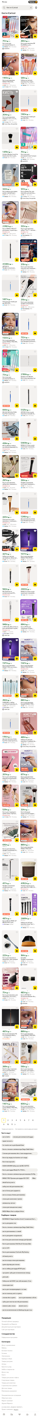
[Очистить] (30, 7)
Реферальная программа (9, 1337)
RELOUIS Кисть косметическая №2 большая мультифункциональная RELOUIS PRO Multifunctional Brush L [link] (9, 592)
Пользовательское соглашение (11, 1395)
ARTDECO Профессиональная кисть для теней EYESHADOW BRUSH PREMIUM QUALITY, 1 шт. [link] (10, 267)
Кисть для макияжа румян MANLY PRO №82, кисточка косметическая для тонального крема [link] (10, 341)
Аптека (4, 1364)
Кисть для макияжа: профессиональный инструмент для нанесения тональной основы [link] (27, 302)
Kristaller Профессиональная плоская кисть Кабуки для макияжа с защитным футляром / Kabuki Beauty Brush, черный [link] (28, 958)
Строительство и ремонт (9, 1385)
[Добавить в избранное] (17, 18)
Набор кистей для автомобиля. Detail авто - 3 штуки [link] (10, 557)
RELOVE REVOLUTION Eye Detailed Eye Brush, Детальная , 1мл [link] (28, 340)
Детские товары (7, 1388)
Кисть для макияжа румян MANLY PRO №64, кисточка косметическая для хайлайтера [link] (10, 1107)
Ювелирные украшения (9, 1391)
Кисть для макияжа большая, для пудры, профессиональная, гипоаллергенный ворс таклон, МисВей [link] (28, 1069)
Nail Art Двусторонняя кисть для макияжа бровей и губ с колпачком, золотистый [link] (9, 1069)
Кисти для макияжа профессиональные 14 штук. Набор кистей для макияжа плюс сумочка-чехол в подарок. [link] (10, 849)
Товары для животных (9, 1383)
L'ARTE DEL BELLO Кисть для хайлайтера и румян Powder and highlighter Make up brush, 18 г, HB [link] (10, 627)
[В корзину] (17, 36)
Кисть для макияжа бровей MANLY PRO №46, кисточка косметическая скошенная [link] (27, 703)
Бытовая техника (7, 1350)
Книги (4, 1375)
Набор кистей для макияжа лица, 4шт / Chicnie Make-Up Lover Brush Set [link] (28, 923)
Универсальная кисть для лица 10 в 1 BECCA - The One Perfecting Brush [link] (28, 886)
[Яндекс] (16, 1410)
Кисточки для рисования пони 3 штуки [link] (28, 155)
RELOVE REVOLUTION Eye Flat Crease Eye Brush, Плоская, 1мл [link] (9, 413)
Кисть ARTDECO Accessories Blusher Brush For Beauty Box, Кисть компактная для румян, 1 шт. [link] (28, 995)
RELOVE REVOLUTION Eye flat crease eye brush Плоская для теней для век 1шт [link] (10, 740)
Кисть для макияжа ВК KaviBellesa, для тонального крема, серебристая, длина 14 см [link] (28, 44)
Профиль (35, 1414)
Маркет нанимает (7, 1400)
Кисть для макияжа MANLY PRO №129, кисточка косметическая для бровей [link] (27, 666)
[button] (36, 7)
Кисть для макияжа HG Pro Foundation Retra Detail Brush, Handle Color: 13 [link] (9, 1034)
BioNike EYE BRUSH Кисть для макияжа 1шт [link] (28, 377)
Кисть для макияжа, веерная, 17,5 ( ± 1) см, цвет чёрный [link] (9, 117)
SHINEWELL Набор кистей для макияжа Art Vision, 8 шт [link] (10, 703)
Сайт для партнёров (8, 1329)
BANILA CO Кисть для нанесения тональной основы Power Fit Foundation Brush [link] (27, 592)
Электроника (6, 1356)
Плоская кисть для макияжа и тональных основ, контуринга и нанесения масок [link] (9, 520)
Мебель (4, 1348)
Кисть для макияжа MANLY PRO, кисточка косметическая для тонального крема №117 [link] (9, 666)
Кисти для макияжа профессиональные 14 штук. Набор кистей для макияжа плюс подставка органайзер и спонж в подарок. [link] (28, 1107)
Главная (4, 1414)
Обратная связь (7, 1398)
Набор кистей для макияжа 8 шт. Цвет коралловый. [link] (27, 81)
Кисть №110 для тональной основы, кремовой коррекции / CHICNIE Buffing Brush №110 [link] (28, 627)
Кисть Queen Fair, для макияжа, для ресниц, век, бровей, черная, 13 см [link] (28, 192)
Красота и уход (6, 1367)
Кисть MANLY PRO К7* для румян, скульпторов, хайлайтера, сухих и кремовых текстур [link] (10, 229)
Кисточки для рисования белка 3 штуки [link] (8, 44)
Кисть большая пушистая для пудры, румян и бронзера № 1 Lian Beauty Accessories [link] (28, 812)
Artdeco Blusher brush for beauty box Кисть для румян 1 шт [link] (10, 155)
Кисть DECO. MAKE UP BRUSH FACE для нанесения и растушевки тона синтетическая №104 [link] (9, 921)
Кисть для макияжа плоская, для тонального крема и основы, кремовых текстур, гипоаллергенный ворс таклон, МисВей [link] (28, 267)
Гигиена (4, 1353)
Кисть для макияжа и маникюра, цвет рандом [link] (10, 958)
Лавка (12, 1414)
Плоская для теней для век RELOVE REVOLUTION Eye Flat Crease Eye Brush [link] (28, 117)
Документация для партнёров (11, 1327)
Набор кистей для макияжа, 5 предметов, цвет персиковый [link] (28, 740)
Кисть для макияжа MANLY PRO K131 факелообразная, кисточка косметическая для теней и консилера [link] (8, 81)
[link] (6, 1137)
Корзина (27, 1414)
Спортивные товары (8, 1380)
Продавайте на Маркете (9, 1324)
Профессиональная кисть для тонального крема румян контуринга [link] (27, 483)
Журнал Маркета (7, 1403)
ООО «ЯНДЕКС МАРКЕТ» (15, 1407)
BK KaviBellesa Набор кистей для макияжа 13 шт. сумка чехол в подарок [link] (9, 446)
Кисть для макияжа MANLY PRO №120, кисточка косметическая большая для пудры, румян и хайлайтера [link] (28, 557)
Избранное (19, 1414)
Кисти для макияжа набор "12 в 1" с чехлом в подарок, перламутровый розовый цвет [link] (28, 229)
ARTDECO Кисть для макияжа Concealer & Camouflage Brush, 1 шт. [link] (28, 413)
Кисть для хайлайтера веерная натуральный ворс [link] (9, 777)
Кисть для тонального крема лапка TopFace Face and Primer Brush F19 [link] (9, 812)
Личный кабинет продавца (10, 1321)
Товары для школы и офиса (10, 1377)
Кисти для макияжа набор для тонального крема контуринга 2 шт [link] (9, 483)
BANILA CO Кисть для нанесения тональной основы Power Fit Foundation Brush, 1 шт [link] (27, 446)
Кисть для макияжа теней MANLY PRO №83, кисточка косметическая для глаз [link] (28, 1034)
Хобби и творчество (8, 1369)
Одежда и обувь (7, 1359)
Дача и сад (5, 1372)
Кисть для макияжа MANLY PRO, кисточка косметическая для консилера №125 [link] (28, 777)
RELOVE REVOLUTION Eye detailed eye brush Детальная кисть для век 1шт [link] (28, 519)
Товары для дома (7, 1361)
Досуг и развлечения (8, 1345)
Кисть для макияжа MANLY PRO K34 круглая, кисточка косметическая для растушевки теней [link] (27, 847)
